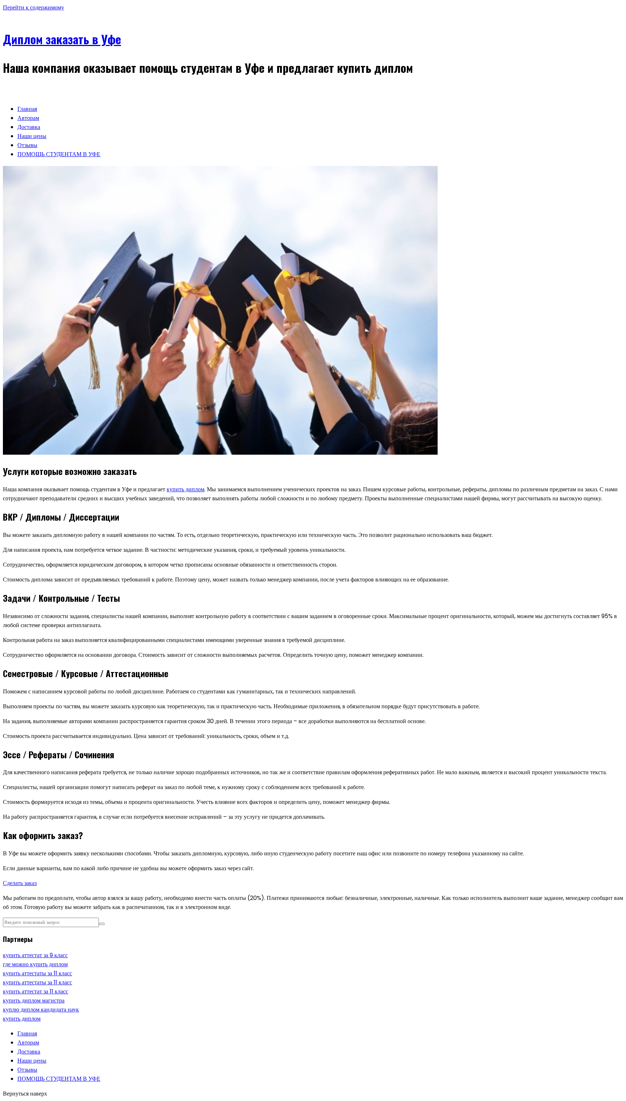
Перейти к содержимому (33, 7)
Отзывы (27, 145)
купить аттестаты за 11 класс (37, 973)
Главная (27, 109)
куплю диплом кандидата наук (41, 1009)
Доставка (28, 127)
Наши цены (31, 136)
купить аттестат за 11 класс (35, 991)
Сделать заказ (20, 883)
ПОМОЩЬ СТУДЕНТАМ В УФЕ (58, 154)
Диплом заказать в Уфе (62, 38)
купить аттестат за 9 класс (35, 955)
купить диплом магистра (33, 1000)
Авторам (28, 118)
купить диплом (185, 489)
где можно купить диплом (35, 964)
